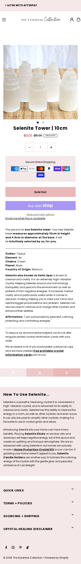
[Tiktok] (27, 547)
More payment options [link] (40, 214)
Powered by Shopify (57, 557)
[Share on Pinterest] (66, 372)
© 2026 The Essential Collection (22, 557)
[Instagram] (13, 547)
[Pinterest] (20, 547)
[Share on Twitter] (39, 372)
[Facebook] (6, 547)
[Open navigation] (9, 19)
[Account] (72, 19)
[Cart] (78, 19)
